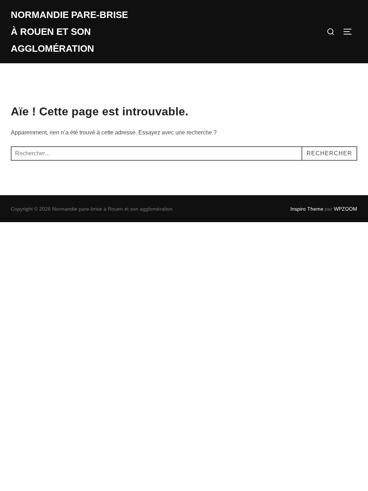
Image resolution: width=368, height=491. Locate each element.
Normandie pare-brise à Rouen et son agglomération (69, 31)
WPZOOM (345, 209)
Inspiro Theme (306, 209)
